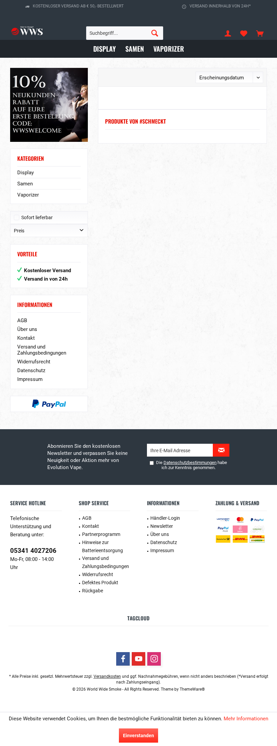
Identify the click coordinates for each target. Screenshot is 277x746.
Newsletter (161, 526)
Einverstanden (138, 735)
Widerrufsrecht (33, 362)
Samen (25, 184)
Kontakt (26, 338)
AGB (22, 320)
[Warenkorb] (260, 33)
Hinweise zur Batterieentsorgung (102, 546)
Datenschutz (31, 370)
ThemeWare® (192, 689)
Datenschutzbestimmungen (190, 462)
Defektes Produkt (100, 582)
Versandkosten (107, 676)
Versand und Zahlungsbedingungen (41, 350)
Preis (19, 230)
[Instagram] (154, 659)
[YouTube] (138, 659)
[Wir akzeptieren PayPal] (49, 404)
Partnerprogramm (101, 534)
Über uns (27, 329)
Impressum (30, 379)
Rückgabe (92, 590)
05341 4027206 (33, 551)
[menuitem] (260, 33)
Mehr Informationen (246, 719)
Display (25, 173)
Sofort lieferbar (37, 217)
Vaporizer (28, 195)
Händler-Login (165, 518)
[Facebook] (123, 659)
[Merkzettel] (244, 33)
